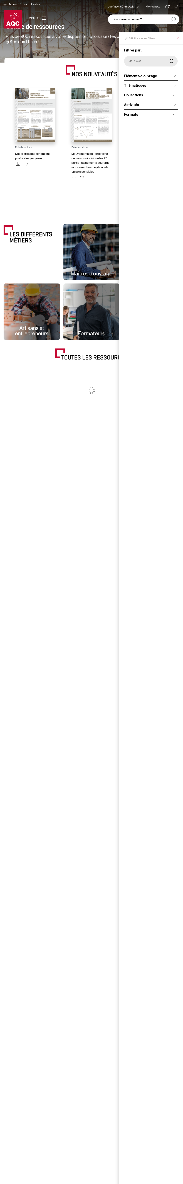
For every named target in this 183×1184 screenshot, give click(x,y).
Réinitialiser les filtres (142, 38)
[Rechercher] (173, 19)
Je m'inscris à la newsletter (123, 7)
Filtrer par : (133, 50)
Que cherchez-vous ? (127, 19)
